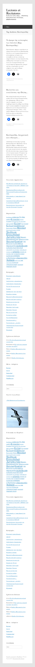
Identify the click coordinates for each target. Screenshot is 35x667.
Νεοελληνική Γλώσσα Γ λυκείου (13, 230)
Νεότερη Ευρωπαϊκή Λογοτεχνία (13, 234)
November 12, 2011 (10, 124)
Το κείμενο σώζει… (11, 320)
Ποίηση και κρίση (23, 239)
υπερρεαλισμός (11, 264)
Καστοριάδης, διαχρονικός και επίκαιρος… (17, 136)
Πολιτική (10, 241)
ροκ (22, 260)
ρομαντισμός (9, 262)
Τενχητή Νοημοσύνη (11, 317)
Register (8, 368)
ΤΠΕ (24, 241)
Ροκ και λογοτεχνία (11, 312)
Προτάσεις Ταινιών (11, 310)
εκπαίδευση (21, 245)
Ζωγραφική (24, 224)
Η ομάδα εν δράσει (11, 294)
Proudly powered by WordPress (14, 657)
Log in (8, 370)
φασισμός (20, 264)
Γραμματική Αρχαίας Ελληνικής (18, 221)
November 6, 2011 (10, 169)
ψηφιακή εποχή (11, 266)
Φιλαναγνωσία (12, 243)
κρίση (8, 256)
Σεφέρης (19, 241)
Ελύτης (17, 223)
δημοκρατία (11, 245)
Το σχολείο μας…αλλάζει (13, 323)
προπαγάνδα (17, 260)
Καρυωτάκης (9, 228)
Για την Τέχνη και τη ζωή (13, 286)
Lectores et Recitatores (13, 11)
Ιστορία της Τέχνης (11, 304)
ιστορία (16, 251)
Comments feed (10, 376)
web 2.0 (8, 278)
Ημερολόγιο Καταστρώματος (14, 297)
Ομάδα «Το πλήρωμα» (18, 358)
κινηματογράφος (19, 254)
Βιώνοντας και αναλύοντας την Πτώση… (17, 91)
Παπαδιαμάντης (12, 239)
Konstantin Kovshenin (18, 658)
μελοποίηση (15, 255)
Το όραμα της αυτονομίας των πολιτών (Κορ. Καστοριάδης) (17, 43)
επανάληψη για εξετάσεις (13, 249)
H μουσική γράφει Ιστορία (13, 276)
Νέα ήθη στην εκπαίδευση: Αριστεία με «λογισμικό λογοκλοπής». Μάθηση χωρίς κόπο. (17, 185)
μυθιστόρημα (11, 258)
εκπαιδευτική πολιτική (14, 248)
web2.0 (8, 219)
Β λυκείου (15, 219)
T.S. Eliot (22, 217)
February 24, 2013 (10, 79)
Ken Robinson (9, 217)
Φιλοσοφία (9, 330)
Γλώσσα (8, 221)
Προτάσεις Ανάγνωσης (12, 307)
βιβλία (20, 243)
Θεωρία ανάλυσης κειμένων (13, 299)
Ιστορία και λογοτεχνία (12, 302)
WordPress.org (10, 378)
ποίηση (10, 260)
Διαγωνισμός (10, 224)
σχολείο (15, 262)
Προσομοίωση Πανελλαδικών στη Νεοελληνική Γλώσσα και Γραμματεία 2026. (16, 191)
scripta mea (15, 217)
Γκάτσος (22, 219)
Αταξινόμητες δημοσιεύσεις (13, 284)
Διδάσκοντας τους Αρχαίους (14, 291)
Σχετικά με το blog (11, 315)
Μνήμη (15, 228)
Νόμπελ (23, 237)
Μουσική (21, 227)
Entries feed (9, 373)
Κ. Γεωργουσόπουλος (15, 225)
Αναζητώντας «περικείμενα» (14, 281)
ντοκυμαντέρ (21, 257)
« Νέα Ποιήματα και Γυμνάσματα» (15, 400)
